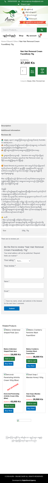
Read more (9, 406)
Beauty (29, 81)
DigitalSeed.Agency (29, 480)
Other (16, 41)
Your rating (9, 260)
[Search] (42, 30)
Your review (10, 266)
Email (6, 291)
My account (31, 36)
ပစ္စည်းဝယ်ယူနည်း (9, 36)
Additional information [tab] (10, 130)
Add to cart (42, 70)
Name (6, 281)
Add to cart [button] (9, 359)
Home (3, 41)
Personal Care (40, 81)
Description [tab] (6, 126)
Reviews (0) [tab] (6, 135)
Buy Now (32, 72)
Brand (9, 41)
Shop (21, 36)
